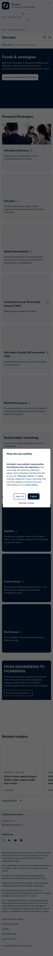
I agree (33, 496)
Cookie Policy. (31, 484)
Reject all (20, 496)
